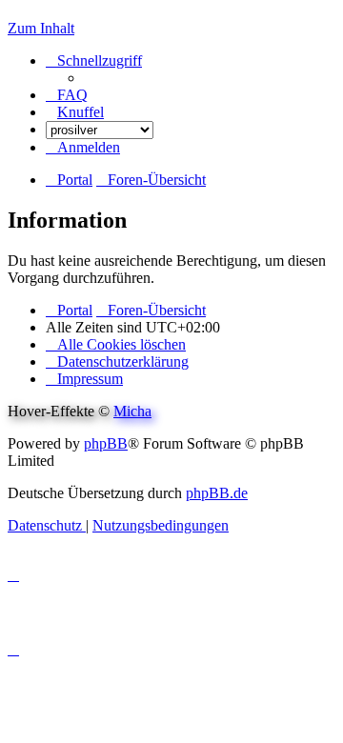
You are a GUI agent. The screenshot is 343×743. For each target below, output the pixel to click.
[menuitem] (67, 95)
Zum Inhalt (41, 28)
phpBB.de (217, 493)
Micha (132, 411)
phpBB (106, 443)
